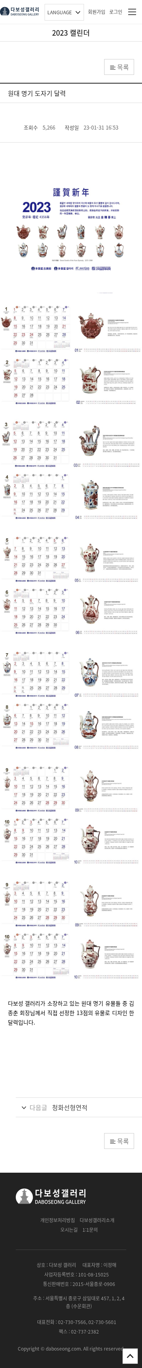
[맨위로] (130, 1356)
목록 (123, 67)
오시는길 (69, 1229)
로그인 (115, 11)
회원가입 (96, 11)
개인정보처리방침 (57, 1220)
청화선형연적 (70, 1107)
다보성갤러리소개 (97, 1220)
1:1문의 (90, 1229)
